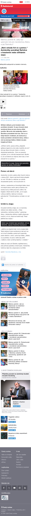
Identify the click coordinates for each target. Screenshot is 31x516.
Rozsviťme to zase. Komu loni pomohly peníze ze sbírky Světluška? (15, 164)
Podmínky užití (20, 510)
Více (24, 20)
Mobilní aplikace (6, 478)
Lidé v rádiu (19, 459)
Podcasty (4, 475)
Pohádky (5, 282)
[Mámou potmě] (15, 30)
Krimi (3, 278)
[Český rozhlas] (6, 2)
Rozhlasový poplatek (22, 467)
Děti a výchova (6, 20)
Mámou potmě (5, 60)
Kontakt (18, 464)
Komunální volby (6, 457)
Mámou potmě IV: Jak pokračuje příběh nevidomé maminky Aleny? (17, 361)
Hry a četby (5, 275)
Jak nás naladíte (21, 454)
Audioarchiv (5, 473)
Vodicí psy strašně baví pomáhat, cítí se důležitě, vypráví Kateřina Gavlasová (15, 224)
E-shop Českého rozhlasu (11, 370)
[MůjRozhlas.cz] (3, 68)
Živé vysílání (5, 289)
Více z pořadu (6, 331)
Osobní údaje (11, 510)
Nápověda (19, 457)
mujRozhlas (4, 270)
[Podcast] (1, 108)
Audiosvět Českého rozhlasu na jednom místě (13, 297)
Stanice (3, 459)
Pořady (4, 286)
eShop (3, 462)
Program (16, 20)
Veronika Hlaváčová (9, 89)
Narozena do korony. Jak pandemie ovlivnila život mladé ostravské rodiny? (19, 322)
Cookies (3, 510)
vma (19, 252)
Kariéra (18, 462)
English (3, 511)
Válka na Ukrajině (6, 454)
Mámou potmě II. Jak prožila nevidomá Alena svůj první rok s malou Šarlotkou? (18, 314)
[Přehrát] (3, 102)
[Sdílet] (4, 108)
